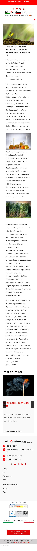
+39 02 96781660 (12, 446)
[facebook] (13, 9)
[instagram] (20, 9)
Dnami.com (17, 542)
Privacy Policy (26, 542)
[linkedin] (23, 9)
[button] (7, 209)
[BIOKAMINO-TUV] (18, 511)
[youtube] (17, 9)
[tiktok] (25, 464)
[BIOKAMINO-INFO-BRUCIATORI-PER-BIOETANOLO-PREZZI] (18, 376)
